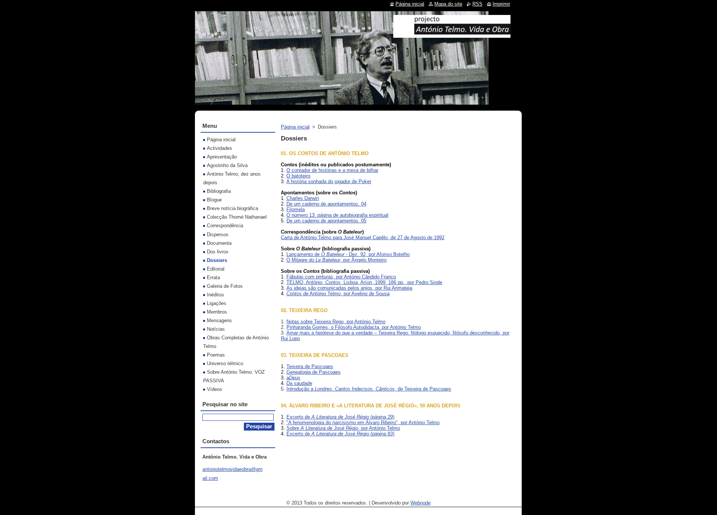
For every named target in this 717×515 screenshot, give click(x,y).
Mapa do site (448, 4)
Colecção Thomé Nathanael (237, 217)
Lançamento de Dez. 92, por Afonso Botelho (348, 254)
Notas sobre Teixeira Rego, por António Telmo (335, 321)
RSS (477, 4)
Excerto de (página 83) (340, 434)
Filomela (295, 209)
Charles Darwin (302, 198)
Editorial (215, 269)
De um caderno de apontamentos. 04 (326, 204)
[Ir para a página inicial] (451, 35)
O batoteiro (298, 176)
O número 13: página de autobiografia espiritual (337, 215)
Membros (217, 312)
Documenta (219, 243)
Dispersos (218, 234)
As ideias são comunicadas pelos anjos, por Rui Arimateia (349, 288)
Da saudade (299, 383)
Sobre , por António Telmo (343, 428)
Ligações (216, 303)
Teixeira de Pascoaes (309, 366)
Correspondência (225, 225)
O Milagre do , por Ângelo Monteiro (336, 260)
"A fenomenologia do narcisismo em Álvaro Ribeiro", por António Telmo (363, 422)
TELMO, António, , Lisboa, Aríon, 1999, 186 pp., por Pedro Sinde (364, 282)
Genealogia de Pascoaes (313, 372)
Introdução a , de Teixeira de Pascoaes (368, 389)
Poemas (216, 355)
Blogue (214, 200)
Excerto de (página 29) (340, 417)
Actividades (219, 148)
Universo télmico (225, 363)
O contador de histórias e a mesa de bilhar (332, 170)
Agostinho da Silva (227, 165)
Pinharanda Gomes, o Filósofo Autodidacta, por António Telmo (353, 327)
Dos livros (218, 252)
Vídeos (214, 389)
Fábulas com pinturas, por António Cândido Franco (341, 277)
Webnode (420, 503)
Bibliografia (219, 191)
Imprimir (501, 4)
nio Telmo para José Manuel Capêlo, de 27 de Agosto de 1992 (377, 237)
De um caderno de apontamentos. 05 (326, 220)
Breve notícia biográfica (232, 208)
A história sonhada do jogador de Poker (328, 181)
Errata (213, 277)
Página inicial (295, 127)
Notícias (216, 329)
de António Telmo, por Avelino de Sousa (337, 293)
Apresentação (222, 157)
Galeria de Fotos (225, 286)
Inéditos (215, 294)
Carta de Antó (295, 237)
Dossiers (217, 260)
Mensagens (219, 320)
